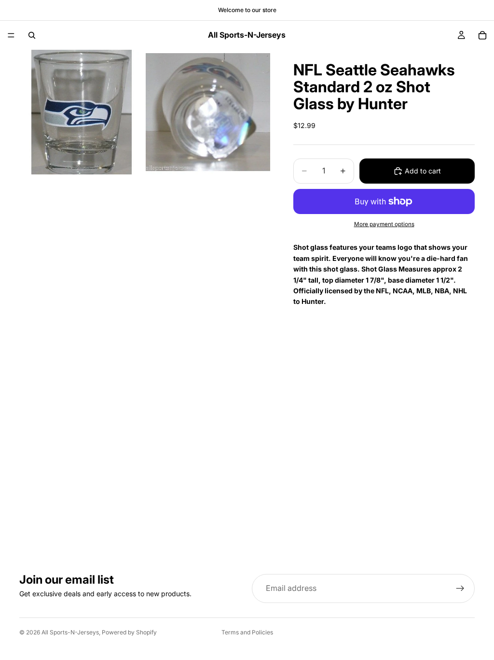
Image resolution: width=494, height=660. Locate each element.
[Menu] (11, 35)
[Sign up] (460, 588)
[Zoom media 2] (208, 112)
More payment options (384, 224)
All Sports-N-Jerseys (70, 632)
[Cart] (482, 35)
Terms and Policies (247, 632)
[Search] (31, 35)
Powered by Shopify (129, 632)
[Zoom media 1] (81, 112)
